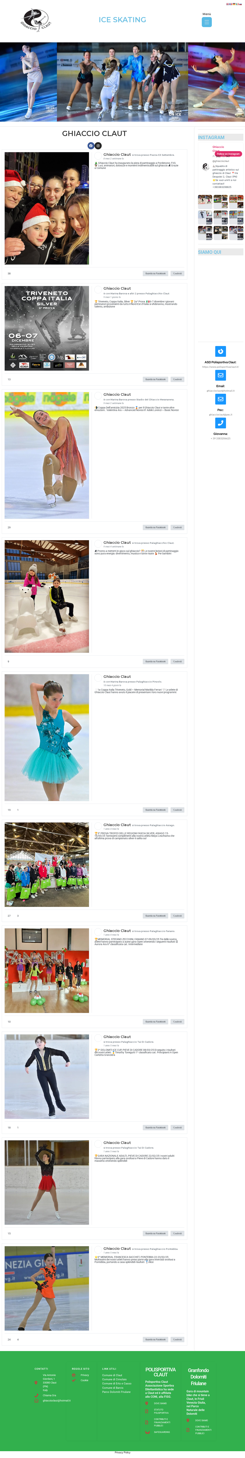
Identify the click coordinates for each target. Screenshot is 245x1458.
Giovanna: (220, 434)
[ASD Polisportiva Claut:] (220, 351)
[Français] (231, 4)
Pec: (220, 410)
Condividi (177, 273)
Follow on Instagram (228, 153)
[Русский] (240, 4)
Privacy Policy (122, 1452)
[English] (227, 4)
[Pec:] (220, 399)
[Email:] (220, 375)
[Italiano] (237, 4)
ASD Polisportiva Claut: (221, 362)
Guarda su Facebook (155, 273)
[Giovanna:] (220, 423)
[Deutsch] (234, 4)
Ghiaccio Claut (218, 149)
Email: (220, 386)
